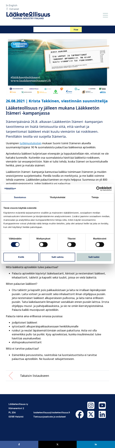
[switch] (43, 244)
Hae (76, 30)
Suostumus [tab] (20, 197)
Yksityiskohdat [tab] (57, 197)
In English (11, 5)
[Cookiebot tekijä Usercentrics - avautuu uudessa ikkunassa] (98, 188)
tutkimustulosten (30, 143)
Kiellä (21, 257)
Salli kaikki (93, 257)
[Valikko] (105, 15)
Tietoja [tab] (95, 197)
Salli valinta (57, 257)
